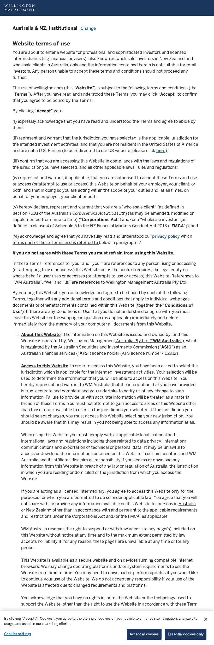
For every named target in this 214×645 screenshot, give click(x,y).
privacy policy (166, 236)
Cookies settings (17, 634)
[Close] (205, 619)
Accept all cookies (144, 634)
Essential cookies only (186, 634)
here (160, 150)
